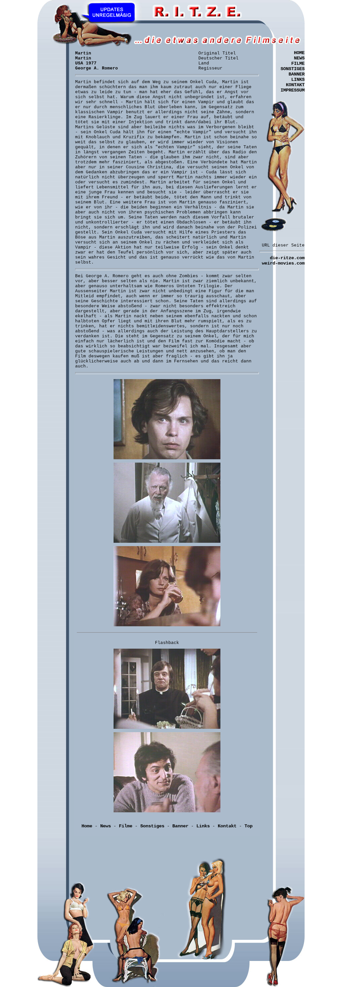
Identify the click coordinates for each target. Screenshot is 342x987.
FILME (298, 63)
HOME (299, 52)
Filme (125, 826)
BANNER (297, 74)
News (105, 826)
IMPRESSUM (293, 90)
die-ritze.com (287, 258)
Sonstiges (152, 826)
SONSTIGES (293, 68)
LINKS (298, 79)
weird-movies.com (283, 263)
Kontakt (227, 826)
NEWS (299, 58)
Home (86, 826)
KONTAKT (295, 85)
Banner (180, 826)
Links (203, 826)
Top (248, 826)
